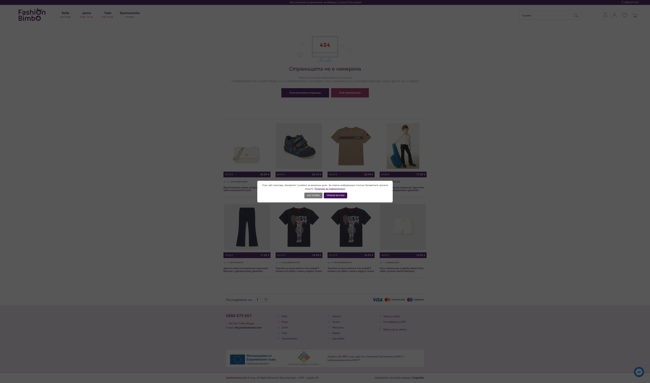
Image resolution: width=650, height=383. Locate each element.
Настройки (313, 195)
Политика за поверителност (330, 188)
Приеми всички (335, 195)
